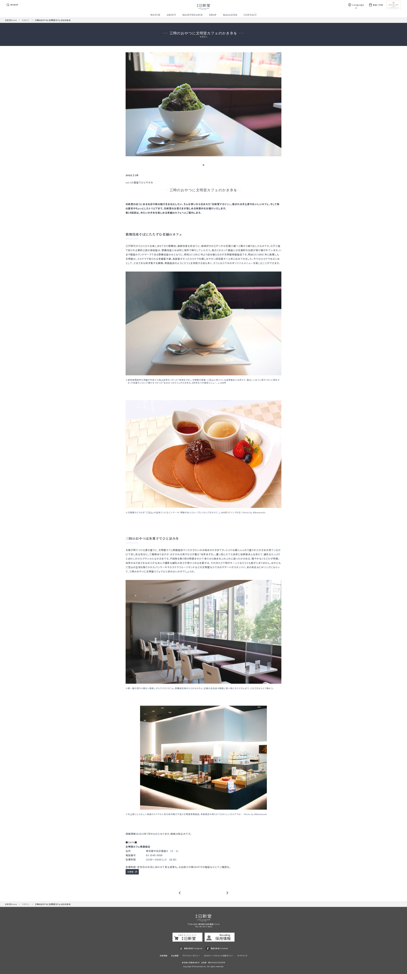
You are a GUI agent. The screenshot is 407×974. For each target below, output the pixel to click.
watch (155, 15)
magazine (230, 15)
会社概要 (175, 955)
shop (213, 15)
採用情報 (163, 955)
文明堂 (130, 871)
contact (250, 15)
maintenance (192, 15)
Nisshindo (198, 966)
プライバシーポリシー (191, 955)
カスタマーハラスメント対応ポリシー (219, 955)
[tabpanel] (203, 104)
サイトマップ (242, 955)
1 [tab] (203, 165)
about (171, 15)
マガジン (26, 20)
